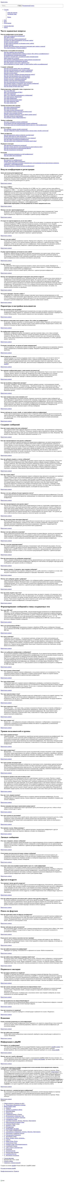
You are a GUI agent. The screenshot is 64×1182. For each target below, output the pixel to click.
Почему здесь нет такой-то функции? (14, 161)
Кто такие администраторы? (12, 107)
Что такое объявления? (10, 98)
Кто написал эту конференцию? (13, 160)
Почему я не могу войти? (11, 42)
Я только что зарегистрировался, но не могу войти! (18, 40)
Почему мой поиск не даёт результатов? (15, 136)
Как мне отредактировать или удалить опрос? (17, 76)
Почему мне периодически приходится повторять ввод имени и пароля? (24, 46)
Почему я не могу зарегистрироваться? (15, 39)
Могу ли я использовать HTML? (13, 92)
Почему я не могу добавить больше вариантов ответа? (19, 74)
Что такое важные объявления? (13, 96)
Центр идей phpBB (39, 1059)
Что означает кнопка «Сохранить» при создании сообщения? (21, 83)
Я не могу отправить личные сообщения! (16, 122)
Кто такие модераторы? (10, 108)
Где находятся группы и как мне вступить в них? (18, 111)
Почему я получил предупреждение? (14, 80)
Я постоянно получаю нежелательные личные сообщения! (20, 123)
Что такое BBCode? (9, 90)
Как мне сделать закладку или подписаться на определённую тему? (23, 146)
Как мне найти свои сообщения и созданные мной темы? (20, 141)
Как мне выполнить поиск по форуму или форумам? (19, 135)
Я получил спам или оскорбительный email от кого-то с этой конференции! (25, 125)
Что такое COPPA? (9, 37)
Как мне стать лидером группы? (13, 113)
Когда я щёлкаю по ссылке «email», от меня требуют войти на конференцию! (26, 64)
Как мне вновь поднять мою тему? (14, 86)
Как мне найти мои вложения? (13, 155)
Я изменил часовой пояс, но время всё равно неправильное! (21, 56)
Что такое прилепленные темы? (13, 99)
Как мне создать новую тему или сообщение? (17, 68)
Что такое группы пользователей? (13, 110)
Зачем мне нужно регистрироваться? (14, 36)
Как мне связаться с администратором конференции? (19, 166)
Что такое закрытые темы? (11, 101)
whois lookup (54, 1072)
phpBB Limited (56, 1047)
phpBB (6, 364)
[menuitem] (12, 12)
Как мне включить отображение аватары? (16, 61)
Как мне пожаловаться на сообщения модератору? (18, 82)
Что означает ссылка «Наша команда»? (15, 117)
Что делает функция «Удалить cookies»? (15, 48)
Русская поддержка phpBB (8, 1168)
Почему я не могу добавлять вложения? (15, 79)
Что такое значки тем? (10, 102)
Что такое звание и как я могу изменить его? (16, 62)
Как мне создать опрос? (10, 73)
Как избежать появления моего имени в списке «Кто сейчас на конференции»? (26, 53)
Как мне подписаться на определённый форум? (17, 148)
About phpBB (55, 1050)
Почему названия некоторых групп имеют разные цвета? (20, 114)
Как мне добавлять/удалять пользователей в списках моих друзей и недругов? (26, 130)
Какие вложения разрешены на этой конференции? (18, 154)
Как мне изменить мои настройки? (14, 52)
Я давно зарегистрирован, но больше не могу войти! (19, 43)
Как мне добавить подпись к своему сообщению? (18, 71)
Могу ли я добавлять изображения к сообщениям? (18, 95)
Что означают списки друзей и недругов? (16, 129)
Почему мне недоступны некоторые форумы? (17, 77)
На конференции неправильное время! (15, 55)
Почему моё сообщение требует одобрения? (16, 85)
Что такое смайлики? (10, 93)
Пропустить (4, 2)
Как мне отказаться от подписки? (13, 149)
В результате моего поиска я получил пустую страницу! (20, 138)
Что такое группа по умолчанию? (13, 116)
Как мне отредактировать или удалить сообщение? (18, 70)
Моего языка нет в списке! (11, 58)
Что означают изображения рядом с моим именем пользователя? (22, 59)
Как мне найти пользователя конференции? (16, 139)
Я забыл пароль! (8, 45)
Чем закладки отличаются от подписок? (15, 145)
